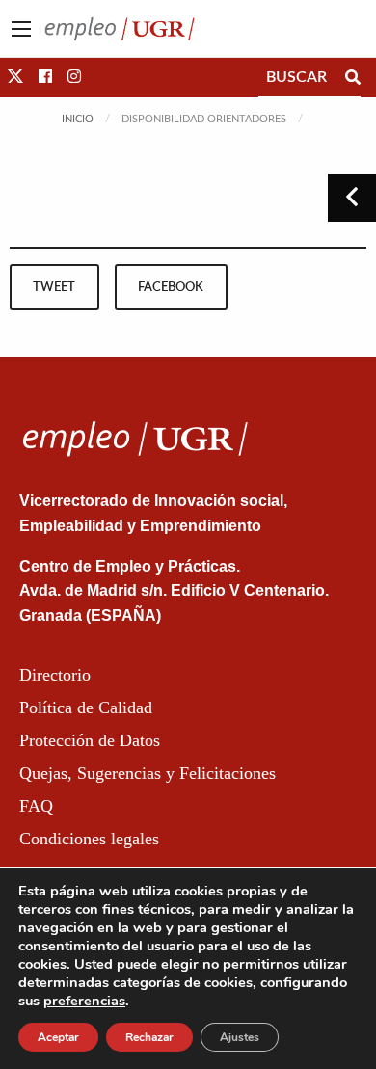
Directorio (55, 674)
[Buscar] (353, 77)
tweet (54, 287)
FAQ (36, 805)
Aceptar (58, 1037)
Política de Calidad (85, 707)
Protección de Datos (89, 740)
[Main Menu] (21, 29)
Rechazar (149, 1037)
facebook (170, 287)
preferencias (84, 1000)
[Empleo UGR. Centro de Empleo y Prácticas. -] (119, 28)
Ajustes (239, 1037)
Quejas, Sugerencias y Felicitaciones (147, 773)
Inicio (78, 119)
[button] (15, 77)
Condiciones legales (89, 838)
